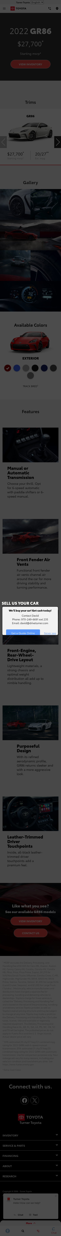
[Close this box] (58, 606)
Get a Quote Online (23, 633)
